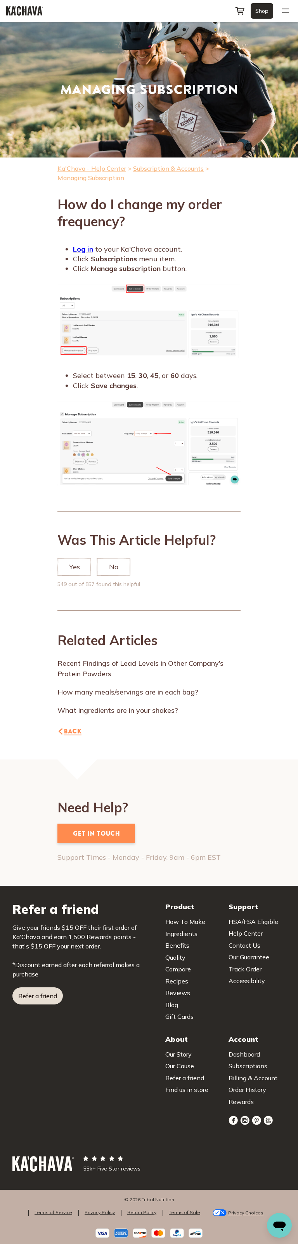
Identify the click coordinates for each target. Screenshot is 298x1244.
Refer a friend (37, 996)
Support (243, 906)
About (176, 1039)
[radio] (74, 567)
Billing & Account (253, 1078)
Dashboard (244, 1054)
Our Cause (179, 1066)
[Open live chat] (279, 1225)
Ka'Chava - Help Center (91, 168)
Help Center (246, 933)
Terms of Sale (184, 1212)
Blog (171, 1005)
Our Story (178, 1054)
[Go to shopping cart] (239, 11)
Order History (247, 1090)
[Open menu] (285, 11)
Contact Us (244, 945)
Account (243, 1039)
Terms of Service (53, 1212)
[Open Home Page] (24, 11)
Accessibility (247, 981)
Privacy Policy (100, 1212)
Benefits (177, 945)
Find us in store (186, 1090)
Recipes (176, 981)
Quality (175, 957)
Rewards (241, 1102)
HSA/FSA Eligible (253, 922)
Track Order (245, 969)
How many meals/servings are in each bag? (127, 692)
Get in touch (96, 833)
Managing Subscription (90, 178)
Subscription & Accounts (168, 168)
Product (179, 906)
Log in (83, 249)
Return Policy (141, 1212)
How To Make (185, 922)
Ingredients (181, 934)
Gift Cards (179, 1016)
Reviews (177, 993)
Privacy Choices (245, 1213)
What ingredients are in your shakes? (117, 710)
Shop (262, 10)
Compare (178, 969)
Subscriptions (248, 1066)
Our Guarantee (249, 957)
